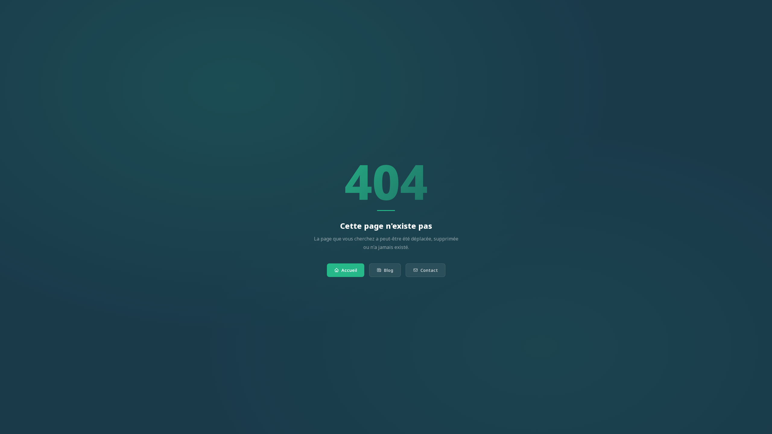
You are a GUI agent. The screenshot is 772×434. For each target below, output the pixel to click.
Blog (388, 270)
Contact (429, 270)
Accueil (349, 270)
